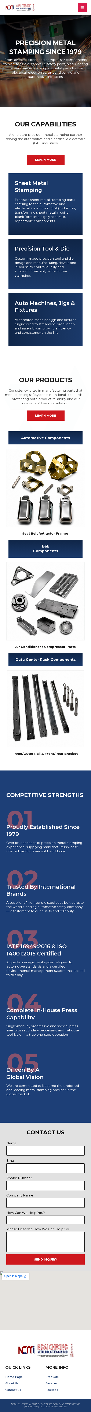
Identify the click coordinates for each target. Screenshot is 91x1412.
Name (11, 1143)
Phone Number (19, 1178)
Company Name (19, 1195)
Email (10, 1160)
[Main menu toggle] (82, 7)
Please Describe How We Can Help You (38, 1229)
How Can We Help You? (25, 1213)
